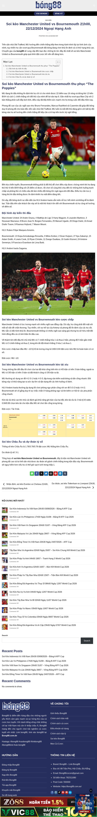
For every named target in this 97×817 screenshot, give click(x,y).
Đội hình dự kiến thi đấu (18, 69)
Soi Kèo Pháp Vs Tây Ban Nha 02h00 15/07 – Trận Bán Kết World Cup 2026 (43, 575)
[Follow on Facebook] (52, 792)
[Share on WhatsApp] (32, 473)
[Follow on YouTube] (66, 792)
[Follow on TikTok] (59, 792)
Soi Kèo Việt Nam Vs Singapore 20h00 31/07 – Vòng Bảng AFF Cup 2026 (42, 525)
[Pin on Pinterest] (55, 473)
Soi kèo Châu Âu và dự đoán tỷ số (22, 77)
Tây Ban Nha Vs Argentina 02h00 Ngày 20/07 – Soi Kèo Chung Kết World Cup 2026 (47, 550)
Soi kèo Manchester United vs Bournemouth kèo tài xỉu (29, 74)
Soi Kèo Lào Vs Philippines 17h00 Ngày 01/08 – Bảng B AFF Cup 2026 (41, 517)
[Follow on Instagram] (55, 792)
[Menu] (3, 6)
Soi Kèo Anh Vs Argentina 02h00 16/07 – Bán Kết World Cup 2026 (39, 567)
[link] (84, 803)
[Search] (94, 5)
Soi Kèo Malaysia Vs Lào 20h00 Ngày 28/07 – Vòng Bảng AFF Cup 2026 (42, 534)
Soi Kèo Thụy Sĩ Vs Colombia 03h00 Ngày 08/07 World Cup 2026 (38, 617)
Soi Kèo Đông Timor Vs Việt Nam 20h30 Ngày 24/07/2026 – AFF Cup (40, 542)
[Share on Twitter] (46, 473)
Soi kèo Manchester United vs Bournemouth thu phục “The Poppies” (32, 66)
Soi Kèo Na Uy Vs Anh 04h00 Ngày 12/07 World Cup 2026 (35, 592)
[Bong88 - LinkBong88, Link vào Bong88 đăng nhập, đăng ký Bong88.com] (48, 6)
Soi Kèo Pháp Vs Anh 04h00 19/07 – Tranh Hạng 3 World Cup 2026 (39, 558)
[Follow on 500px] (70, 792)
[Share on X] (41, 473)
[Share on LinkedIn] (60, 473)
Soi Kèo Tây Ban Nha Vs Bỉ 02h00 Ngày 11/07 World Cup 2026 (37, 600)
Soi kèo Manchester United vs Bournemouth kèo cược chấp (31, 71)
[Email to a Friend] (51, 473)
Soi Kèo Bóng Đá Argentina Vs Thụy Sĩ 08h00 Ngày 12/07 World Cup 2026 (43, 583)
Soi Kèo (48, 20)
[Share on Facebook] (36, 473)
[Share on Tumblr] (65, 473)
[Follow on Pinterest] (63, 792)
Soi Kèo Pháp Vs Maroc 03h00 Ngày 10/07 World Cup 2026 (36, 608)
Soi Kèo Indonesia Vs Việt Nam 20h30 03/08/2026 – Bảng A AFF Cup (40, 509)
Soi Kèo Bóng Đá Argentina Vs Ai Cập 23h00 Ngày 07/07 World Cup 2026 (42, 625)
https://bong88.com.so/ (71, 786)
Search (5, 635)
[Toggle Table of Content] (57, 62)
